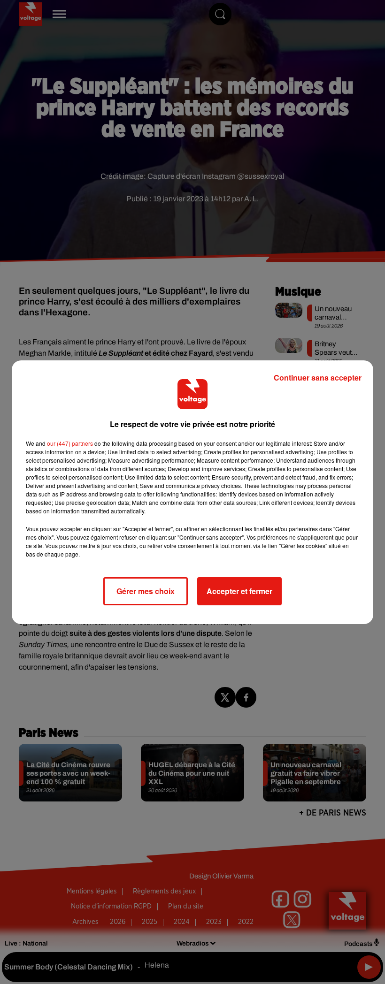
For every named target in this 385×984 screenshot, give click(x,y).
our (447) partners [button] (70, 443)
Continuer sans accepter (318, 377)
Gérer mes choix (145, 591)
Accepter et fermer (239, 591)
